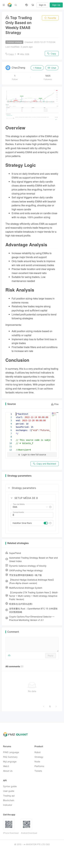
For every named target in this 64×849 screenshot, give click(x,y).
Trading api (9, 795)
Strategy (38, 757)
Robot (37, 752)
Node (37, 761)
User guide (8, 791)
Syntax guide (10, 786)
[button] (9, 488)
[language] (26, 4)
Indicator (7, 805)
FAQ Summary (10, 757)
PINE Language (11, 752)
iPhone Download (10, 833)
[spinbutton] (32, 515)
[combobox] (29, 507)
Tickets (38, 771)
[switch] (46, 523)
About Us (7, 771)
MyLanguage (9, 761)
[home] (9, 5)
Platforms (39, 766)
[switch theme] (32, 4)
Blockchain (8, 800)
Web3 (6, 766)
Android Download (29, 833)
